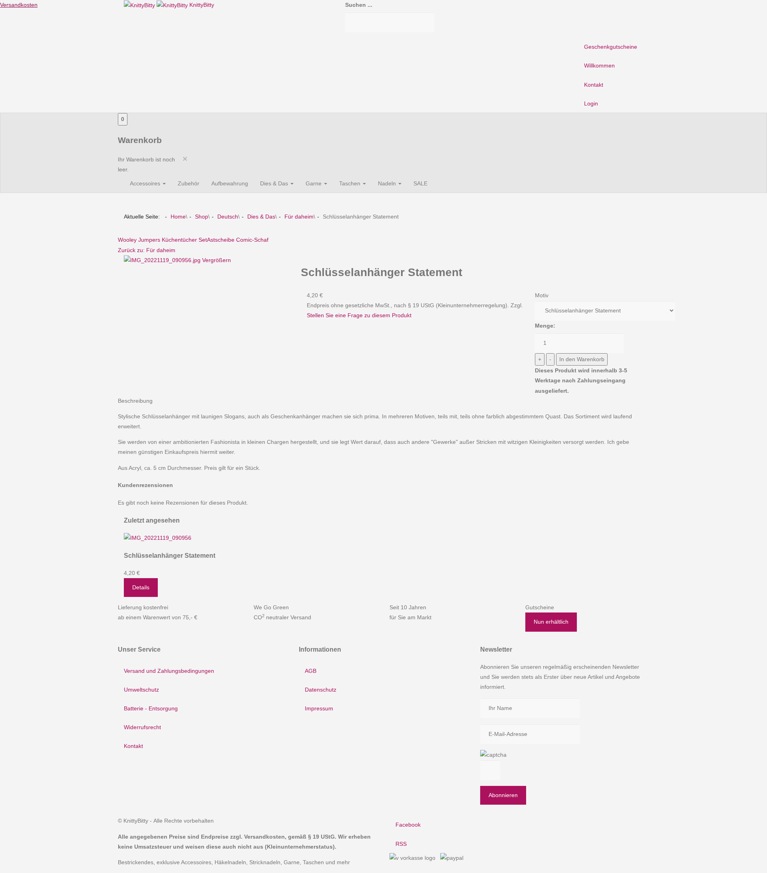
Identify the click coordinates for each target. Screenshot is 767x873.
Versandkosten (19, 5)
